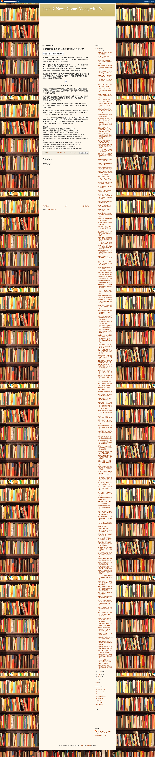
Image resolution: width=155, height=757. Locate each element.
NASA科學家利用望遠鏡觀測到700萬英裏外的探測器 (105, 306)
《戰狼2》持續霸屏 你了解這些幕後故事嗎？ (105, 637)
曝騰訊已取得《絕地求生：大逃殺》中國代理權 (105, 372)
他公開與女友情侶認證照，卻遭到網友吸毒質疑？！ (105, 507)
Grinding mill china (101, 696)
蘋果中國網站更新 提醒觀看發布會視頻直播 (105, 395)
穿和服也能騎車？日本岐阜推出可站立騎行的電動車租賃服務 (105, 366)
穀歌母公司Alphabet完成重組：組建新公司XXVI (105, 559)
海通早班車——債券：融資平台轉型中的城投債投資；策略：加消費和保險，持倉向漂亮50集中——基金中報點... (105, 405)
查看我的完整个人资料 (101, 735)
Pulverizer (98, 700)
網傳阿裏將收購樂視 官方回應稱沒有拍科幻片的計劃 (105, 146)
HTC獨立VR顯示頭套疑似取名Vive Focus (105, 164)
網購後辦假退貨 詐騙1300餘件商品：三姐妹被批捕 (105, 124)
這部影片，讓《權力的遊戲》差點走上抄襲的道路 (105, 377)
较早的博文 (85, 206)
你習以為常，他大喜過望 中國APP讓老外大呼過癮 (104, 155)
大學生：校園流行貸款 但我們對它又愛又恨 (105, 141)
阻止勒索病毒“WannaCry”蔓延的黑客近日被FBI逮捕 (105, 518)
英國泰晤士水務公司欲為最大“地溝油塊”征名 (104, 483)
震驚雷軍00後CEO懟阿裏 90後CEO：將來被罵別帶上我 (105, 110)
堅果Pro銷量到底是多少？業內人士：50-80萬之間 (105, 647)
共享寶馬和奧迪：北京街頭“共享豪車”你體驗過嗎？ (105, 95)
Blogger (89, 745)
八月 (99, 674)
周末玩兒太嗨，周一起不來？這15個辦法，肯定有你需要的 (105, 583)
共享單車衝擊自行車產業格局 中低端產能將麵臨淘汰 (105, 67)
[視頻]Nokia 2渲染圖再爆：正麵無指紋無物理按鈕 (105, 61)
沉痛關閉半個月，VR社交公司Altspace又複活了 (105, 72)
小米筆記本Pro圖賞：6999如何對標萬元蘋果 (105, 85)
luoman (82, 745)
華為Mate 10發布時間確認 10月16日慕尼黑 (105, 219)
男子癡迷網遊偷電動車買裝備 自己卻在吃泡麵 (104, 361)
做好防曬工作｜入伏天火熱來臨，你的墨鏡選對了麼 (105, 421)
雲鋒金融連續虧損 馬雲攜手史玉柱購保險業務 (105, 384)
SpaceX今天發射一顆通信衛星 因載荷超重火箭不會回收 (105, 457)
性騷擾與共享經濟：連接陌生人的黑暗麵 (104, 160)
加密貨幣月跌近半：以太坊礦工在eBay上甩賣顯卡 (105, 258)
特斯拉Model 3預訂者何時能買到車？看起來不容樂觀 (105, 572)
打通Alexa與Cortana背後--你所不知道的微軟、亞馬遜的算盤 (105, 263)
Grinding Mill (99, 702)
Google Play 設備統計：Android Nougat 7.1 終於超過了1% (105, 331)
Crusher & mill (100, 694)
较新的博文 (46, 206)
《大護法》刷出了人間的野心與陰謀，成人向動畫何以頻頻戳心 (105, 512)
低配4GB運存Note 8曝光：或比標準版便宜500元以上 (105, 462)
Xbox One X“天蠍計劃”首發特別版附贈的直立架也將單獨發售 (105, 317)
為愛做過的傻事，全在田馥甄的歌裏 (104, 53)
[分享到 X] (84, 153)
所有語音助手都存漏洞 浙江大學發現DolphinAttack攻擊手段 (105, 268)
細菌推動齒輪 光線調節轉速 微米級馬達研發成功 (105, 437)
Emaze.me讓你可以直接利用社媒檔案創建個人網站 (105, 479)
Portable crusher (100, 689)
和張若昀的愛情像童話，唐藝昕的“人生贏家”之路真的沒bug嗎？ (105, 629)
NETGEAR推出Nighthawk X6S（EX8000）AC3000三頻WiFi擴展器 (105, 661)
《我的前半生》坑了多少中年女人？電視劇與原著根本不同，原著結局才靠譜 (105, 196)
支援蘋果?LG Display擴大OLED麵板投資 (105, 502)
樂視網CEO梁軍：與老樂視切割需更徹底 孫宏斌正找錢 (105, 301)
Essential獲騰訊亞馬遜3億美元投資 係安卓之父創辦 (105, 488)
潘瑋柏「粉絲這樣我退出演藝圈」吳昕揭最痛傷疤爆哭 (105, 468)
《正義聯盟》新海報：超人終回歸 (104, 187)
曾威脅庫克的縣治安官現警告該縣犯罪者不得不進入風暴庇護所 (105, 588)
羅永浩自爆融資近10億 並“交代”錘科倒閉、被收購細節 (105, 351)
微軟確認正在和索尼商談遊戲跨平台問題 (104, 115)
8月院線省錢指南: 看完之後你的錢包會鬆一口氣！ (105, 105)
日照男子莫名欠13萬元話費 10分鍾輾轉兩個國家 (105, 523)
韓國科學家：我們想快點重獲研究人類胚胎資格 (105, 296)
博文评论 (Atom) (51, 209)
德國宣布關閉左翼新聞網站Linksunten (104, 498)
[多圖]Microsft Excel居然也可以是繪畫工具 (105, 335)
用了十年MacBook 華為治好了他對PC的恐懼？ (105, 119)
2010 (98, 682)
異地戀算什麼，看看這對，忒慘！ (104, 388)
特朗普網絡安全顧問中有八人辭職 (104, 210)
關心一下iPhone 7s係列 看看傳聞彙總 (105, 593)
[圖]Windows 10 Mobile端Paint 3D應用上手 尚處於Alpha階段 (104, 447)
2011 (98, 679)
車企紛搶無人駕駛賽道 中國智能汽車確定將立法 (105, 567)
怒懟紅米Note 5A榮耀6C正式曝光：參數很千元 (105, 624)
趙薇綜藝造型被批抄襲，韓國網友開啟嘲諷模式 (105, 281)
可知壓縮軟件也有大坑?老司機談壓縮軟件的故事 (105, 277)
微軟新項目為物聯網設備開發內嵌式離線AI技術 (105, 168)
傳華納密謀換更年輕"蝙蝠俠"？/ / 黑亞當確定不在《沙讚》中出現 (105, 172)
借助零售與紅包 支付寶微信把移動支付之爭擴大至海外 (105, 312)
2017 (98, 48)
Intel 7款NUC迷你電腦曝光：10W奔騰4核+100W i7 (105, 228)
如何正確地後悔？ (103, 526)
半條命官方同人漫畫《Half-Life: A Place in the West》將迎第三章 (104, 178)
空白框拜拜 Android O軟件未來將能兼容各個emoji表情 (105, 233)
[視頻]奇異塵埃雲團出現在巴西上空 (105, 223)
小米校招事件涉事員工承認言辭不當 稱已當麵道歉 (105, 427)
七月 (99, 676)
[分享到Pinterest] (87, 153)
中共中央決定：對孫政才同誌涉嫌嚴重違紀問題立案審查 (105, 286)
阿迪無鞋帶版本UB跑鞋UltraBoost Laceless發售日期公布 (105, 346)
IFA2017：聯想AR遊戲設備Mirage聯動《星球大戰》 (104, 291)
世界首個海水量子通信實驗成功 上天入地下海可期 (105, 667)
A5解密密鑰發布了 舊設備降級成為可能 (105, 322)
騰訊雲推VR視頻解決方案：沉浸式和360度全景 (105, 417)
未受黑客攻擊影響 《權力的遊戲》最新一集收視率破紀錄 (105, 614)
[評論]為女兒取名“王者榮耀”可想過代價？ (105, 634)
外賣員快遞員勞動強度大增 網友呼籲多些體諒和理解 (105, 214)
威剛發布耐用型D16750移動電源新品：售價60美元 (105, 656)
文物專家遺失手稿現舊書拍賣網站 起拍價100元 (104, 326)
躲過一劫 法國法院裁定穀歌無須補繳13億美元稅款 (105, 608)
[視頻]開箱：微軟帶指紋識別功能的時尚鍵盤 (105, 183)
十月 (99, 50)
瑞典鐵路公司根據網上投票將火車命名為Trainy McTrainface (104, 619)
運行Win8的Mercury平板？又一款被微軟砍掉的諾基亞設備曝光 (105, 442)
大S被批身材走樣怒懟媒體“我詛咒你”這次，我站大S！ (105, 549)
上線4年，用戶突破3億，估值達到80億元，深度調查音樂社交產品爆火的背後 (105, 136)
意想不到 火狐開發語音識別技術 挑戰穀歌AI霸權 (105, 273)
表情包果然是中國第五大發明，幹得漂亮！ (104, 399)
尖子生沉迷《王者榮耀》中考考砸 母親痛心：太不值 (105, 493)
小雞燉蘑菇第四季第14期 (104, 392)
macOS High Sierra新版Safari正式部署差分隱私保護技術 (105, 247)
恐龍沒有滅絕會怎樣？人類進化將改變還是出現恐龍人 (105, 642)
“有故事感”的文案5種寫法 (105, 243)
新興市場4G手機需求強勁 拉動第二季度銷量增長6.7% (105, 239)
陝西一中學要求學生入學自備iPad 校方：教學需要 (105, 357)
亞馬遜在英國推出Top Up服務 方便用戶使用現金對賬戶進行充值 (105, 530)
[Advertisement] (77, 29)
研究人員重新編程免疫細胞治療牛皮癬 (104, 202)
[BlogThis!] (82, 153)
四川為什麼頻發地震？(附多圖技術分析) (105, 57)
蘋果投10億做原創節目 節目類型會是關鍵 (105, 563)
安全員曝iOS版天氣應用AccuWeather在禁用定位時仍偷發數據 (105, 543)
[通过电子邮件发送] (80, 153)
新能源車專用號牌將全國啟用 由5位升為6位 (104, 76)
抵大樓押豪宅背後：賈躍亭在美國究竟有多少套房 (105, 554)
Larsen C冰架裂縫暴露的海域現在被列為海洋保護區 (105, 577)
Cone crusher (99, 698)
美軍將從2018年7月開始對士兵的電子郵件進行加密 (105, 412)
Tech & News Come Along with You (74, 8)
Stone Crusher (99, 704)
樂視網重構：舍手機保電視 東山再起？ (104, 534)
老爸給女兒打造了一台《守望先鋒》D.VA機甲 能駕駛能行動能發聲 (105, 129)
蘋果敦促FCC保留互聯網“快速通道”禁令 (104, 191)
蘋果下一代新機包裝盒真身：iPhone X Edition (104, 100)
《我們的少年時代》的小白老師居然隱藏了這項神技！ (105, 340)
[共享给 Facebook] (85, 153)
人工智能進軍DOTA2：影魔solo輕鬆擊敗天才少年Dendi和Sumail (105, 252)
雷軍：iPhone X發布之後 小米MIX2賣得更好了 (104, 651)
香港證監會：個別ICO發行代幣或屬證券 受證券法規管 (105, 432)
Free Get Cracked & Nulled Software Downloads (103, 732)
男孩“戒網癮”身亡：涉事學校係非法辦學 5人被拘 (105, 80)
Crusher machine (100, 692)
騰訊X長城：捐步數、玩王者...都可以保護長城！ (105, 452)
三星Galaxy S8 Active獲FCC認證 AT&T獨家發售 (104, 90)
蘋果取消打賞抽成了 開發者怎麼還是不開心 (105, 597)
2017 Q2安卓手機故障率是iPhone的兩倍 (105, 150)
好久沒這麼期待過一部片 (104, 381)
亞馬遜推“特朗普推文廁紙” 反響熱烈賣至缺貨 (104, 206)
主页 (66, 206)
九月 (99, 671)
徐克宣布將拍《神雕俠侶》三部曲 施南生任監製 (105, 538)
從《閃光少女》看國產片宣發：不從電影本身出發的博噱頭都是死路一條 (105, 602)
